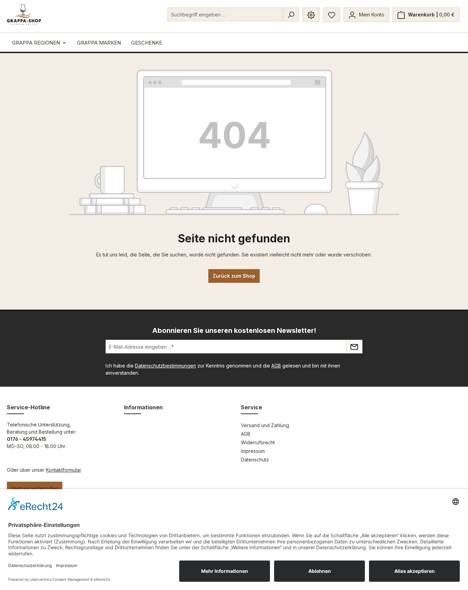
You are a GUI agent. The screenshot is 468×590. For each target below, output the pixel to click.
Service (251, 407)
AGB (276, 366)
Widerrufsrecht (258, 442)
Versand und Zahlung (265, 425)
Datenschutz (255, 459)
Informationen (143, 407)
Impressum (253, 451)
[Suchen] (291, 14)
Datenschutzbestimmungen (165, 366)
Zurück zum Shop (234, 276)
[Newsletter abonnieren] (354, 346)
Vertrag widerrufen (34, 488)
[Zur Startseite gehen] (24, 14)
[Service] (311, 15)
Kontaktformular (63, 470)
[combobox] (225, 14)
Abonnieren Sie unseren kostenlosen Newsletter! (234, 330)
